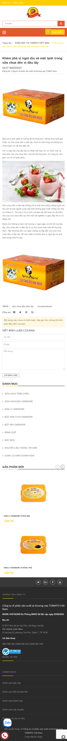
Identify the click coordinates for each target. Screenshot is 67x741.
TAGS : (6, 306)
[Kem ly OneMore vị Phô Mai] (33, 493)
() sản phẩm (57, 32)
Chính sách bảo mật (11, 683)
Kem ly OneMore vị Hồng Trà (18, 568)
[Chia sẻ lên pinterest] (26, 312)
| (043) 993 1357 (36, 644)
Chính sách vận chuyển (13, 709)
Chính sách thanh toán (12, 701)
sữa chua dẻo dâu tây (23, 306)
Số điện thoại (8, 638)
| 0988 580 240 (21, 644)
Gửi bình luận (10, 375)
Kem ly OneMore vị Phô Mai (17, 516)
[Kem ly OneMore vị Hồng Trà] (33, 545)
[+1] (32, 312)
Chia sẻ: (6, 312)
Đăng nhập (18, 3)
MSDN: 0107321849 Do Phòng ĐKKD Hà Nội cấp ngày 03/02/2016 (33, 614)
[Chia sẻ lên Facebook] (14, 312)
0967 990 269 (8, 644)
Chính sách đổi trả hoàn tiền (15, 692)
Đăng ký (6, 3)
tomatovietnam (45, 306)
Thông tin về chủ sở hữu (13, 718)
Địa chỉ (5, 620)
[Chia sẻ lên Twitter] (20, 312)
